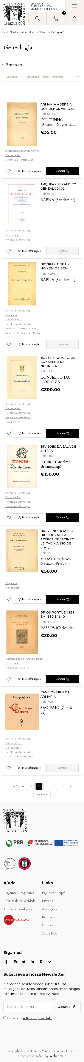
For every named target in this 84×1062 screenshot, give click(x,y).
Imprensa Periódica (17, 417)
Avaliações (49, 909)
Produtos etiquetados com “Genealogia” (32, 32)
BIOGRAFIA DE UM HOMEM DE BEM (55, 266)
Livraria (47, 901)
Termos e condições (17, 909)
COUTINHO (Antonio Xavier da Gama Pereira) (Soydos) (56, 127)
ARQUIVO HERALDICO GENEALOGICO (58, 186)
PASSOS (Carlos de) (57, 628)
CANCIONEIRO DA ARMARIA (55, 694)
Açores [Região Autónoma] (22, 150)
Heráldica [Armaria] (17, 239)
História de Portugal (17, 506)
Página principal (53, 893)
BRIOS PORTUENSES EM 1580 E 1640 (57, 614)
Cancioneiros (13, 743)
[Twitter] (24, 962)
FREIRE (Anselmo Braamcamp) (55, 464)
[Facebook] (6, 962)
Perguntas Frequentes (18, 893)
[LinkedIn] (32, 962)
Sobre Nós (49, 933)
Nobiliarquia (12, 421)
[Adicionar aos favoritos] (8, 171)
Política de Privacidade (19, 901)
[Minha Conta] (74, 18)
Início (6, 32)
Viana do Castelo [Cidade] (21, 328)
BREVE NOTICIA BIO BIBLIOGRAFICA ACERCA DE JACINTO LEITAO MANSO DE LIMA (57, 539)
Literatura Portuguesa (19, 159)
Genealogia (12, 155)
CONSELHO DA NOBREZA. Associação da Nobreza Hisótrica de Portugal (59, 384)
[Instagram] (15, 962)
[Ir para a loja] (37, 18)
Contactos (49, 925)
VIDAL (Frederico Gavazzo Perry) (55, 561)
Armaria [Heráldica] (17, 230)
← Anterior (18, 786)
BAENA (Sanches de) (58, 200)
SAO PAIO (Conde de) (56, 710)
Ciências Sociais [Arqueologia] (23, 658)
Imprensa (48, 917)
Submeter (64, 1007)
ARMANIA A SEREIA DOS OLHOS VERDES (57, 106)
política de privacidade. (37, 1018)
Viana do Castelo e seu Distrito (23, 333)
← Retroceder (12, 64)
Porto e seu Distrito (17, 667)
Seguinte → (42, 794)
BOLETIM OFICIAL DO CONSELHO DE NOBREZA (58, 362)
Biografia (11, 315)
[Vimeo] (50, 962)
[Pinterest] (41, 962)
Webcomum (57, 1056)
